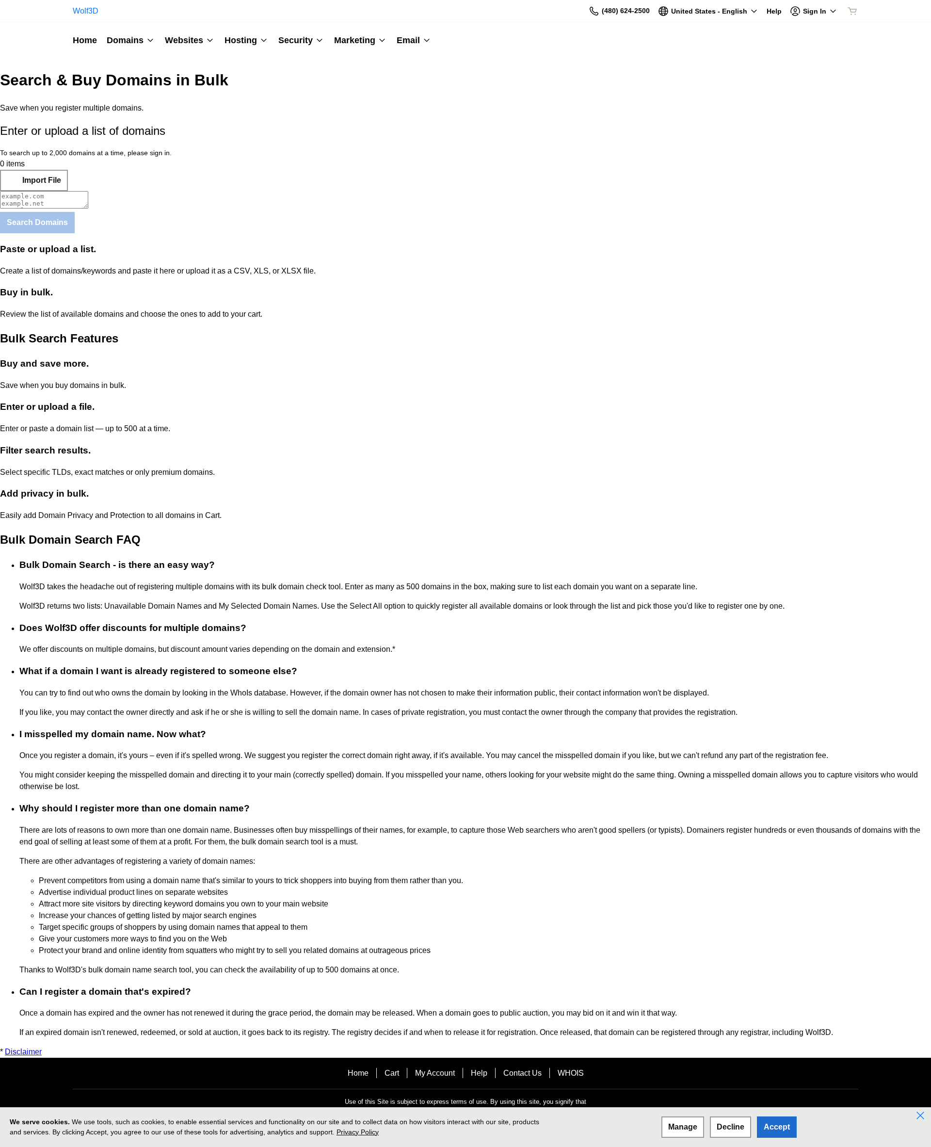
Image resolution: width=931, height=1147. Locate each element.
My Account (435, 1073)
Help (479, 1073)
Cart (392, 1073)
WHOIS (571, 1073)
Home (358, 1073)
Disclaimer (23, 1052)
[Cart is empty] (852, 11)
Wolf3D (85, 11)
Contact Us (522, 1073)
